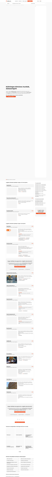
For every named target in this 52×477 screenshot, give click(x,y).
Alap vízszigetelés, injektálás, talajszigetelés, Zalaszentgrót (39, 201)
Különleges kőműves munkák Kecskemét (40, 190)
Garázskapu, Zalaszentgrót (24, 460)
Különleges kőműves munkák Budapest (40, 184)
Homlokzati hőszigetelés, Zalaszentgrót (12, 464)
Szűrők (8, 3)
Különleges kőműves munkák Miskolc (40, 187)
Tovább (20, 451)
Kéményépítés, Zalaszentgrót (39, 200)
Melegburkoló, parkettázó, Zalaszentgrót (12, 466)
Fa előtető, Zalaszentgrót (10, 460)
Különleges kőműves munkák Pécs (40, 188)
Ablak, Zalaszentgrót (9, 458)
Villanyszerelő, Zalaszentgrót (24, 469)
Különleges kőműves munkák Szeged (40, 189)
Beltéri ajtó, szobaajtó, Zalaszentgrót (26, 458)
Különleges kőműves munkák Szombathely (39, 196)
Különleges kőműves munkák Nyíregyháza (39, 192)
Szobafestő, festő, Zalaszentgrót (25, 466)
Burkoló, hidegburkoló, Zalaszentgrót (26, 462)
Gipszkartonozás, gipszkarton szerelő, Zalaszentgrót (12, 462)
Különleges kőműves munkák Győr (40, 186)
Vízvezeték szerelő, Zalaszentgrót (11, 471)
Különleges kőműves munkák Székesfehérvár (39, 193)
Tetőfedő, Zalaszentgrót (10, 469)
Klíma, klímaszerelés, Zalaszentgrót (25, 464)
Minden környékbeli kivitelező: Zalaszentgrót (12, 474)
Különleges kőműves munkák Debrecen (40, 185)
